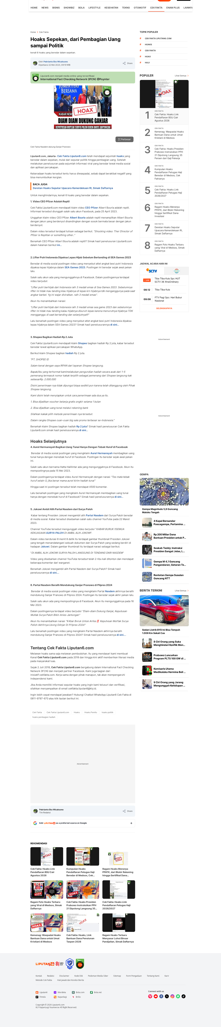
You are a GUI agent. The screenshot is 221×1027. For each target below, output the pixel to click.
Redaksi (50, 976)
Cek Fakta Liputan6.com (71, 156)
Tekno (126, 7)
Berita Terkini (151, 590)
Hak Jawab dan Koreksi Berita (70, 980)
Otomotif (140, 7)
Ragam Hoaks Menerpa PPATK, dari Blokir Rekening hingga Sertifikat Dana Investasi (117, 872)
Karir (167, 976)
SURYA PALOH (54, 532)
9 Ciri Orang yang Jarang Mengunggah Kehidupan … (169, 684)
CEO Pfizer (91, 207)
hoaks (120, 156)
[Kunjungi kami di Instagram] (172, 996)
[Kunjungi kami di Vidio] (150, 996)
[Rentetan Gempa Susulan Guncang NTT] (147, 577)
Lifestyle (94, 7)
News (45, 7)
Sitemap (117, 976)
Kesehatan (111, 7)
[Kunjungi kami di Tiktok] (184, 996)
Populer (146, 75)
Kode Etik (78, 976)
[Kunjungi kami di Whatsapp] (178, 996)
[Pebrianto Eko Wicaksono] (35, 63)
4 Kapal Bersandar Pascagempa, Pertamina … (169, 522)
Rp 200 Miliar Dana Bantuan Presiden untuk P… (170, 536)
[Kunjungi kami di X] (167, 996)
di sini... (54, 572)
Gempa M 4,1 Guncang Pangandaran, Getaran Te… (170, 563)
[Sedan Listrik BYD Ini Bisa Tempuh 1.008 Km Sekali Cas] (164, 610)
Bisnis (56, 7)
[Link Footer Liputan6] (50, 964)
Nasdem (110, 591)
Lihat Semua (180, 75)
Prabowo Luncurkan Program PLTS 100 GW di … (170, 657)
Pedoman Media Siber (98, 976)
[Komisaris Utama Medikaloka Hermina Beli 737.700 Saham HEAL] (147, 670)
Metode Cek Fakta (44, 980)
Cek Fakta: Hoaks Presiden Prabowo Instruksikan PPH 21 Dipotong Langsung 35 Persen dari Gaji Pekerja (81, 905)
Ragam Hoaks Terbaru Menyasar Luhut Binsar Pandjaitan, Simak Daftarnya (118, 938)
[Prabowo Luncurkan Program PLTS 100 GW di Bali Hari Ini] (147, 657)
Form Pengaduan (134, 976)
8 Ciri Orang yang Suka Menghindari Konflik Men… (169, 643)
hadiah (69, 353)
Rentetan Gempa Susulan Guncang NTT (169, 577)
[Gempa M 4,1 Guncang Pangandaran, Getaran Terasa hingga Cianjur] (147, 563)
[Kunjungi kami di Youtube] (156, 996)
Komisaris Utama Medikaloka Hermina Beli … (170, 670)
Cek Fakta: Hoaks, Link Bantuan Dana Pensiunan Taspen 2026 (80, 938)
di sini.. (114, 324)
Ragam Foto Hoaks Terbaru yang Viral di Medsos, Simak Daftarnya (46, 905)
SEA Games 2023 (75, 267)
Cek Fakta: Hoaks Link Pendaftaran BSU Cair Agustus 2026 (42, 872)
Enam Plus (173, 7)
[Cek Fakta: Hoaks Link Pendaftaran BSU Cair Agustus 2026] (164, 94)
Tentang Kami (153, 976)
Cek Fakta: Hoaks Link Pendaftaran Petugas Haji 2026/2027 (116, 905)
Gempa (144, 474)
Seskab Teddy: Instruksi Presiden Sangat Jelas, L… (169, 549)
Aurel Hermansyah (101, 453)
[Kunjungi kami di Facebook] (161, 996)
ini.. (59, 245)
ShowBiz (69, 7)
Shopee (82, 343)
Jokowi (45, 546)
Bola (81, 7)
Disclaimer (64, 976)
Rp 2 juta (81, 426)
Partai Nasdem (94, 515)
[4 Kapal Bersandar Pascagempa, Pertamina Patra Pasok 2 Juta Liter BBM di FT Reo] (147, 523)
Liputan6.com (58, 1004)
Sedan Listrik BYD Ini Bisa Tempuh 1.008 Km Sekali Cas (161, 631)
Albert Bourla (77, 217)
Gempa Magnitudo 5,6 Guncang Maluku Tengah (160, 511)
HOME (34, 7)
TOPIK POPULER (149, 32)
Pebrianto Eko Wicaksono (56, 61)
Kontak (39, 976)
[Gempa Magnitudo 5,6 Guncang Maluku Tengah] (164, 492)
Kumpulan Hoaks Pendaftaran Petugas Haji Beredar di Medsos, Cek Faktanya (80, 872)
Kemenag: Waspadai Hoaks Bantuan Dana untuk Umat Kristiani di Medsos (45, 938)
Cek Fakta (156, 7)
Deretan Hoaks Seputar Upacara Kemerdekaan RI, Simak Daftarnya (73, 188)
